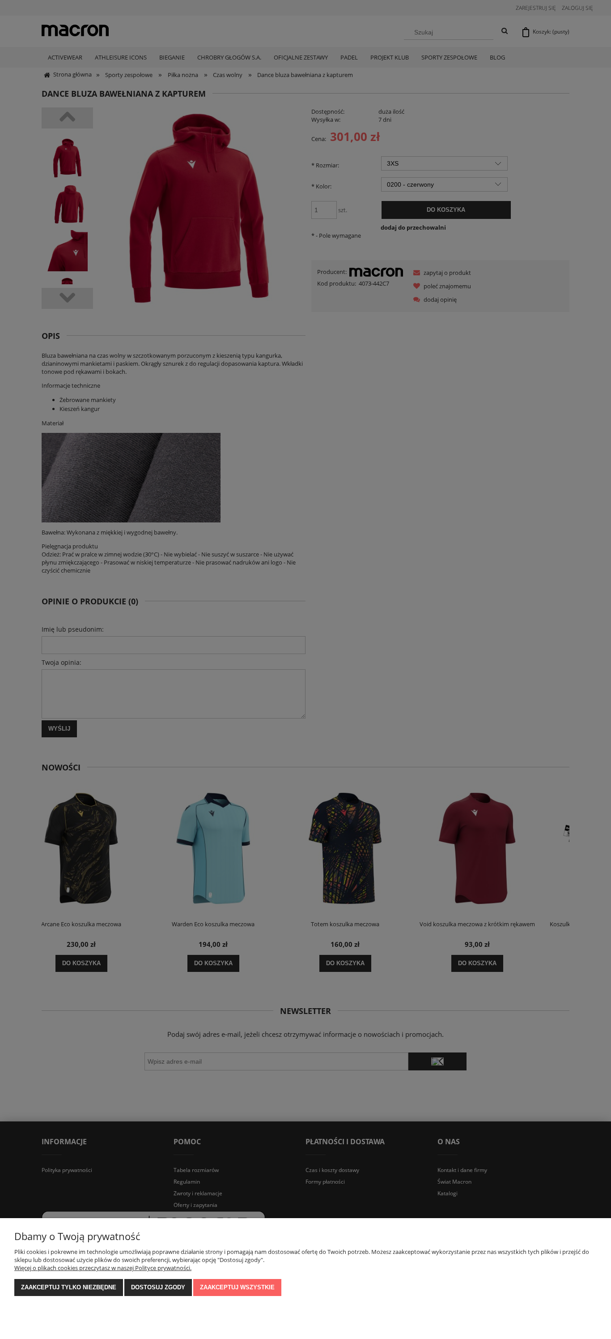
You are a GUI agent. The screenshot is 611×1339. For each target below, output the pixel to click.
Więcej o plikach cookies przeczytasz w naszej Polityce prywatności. (102, 1268)
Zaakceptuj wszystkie (237, 1287)
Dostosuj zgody (158, 1287)
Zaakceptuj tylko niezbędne (68, 1287)
